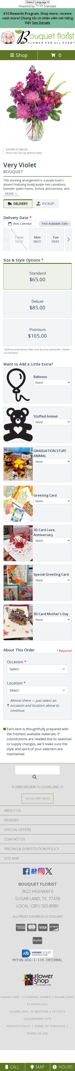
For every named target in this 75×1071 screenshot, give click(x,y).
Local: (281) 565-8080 (37, 906)
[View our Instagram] (41, 873)
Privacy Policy (19, 1026)
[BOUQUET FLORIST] (38, 44)
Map (39, 1067)
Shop (22, 55)
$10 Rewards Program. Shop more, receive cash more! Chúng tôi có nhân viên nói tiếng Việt (37, 18)
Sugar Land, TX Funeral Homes (26, 997)
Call (13, 1067)
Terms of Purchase (50, 1026)
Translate (50, 6)
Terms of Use (37, 1033)
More (9, 194)
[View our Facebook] (26, 873)
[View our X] (48, 873)
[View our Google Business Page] (33, 873)
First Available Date (55, 224)
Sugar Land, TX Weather (29, 1011)
